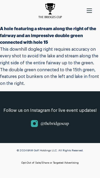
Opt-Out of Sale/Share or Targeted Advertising (50, 162)
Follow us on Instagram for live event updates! (50, 110)
